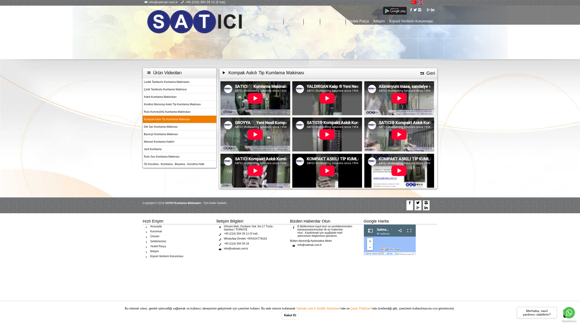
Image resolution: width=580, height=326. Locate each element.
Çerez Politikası (360, 308)
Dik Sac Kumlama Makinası (161, 126)
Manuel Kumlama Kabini (159, 141)
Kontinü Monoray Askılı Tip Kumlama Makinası (172, 104)
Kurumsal (294, 21)
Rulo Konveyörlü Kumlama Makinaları (167, 111)
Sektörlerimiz (333, 21)
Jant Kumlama (153, 149)
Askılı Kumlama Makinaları (160, 96)
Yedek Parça (358, 21)
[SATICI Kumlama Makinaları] (195, 21)
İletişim (379, 21)
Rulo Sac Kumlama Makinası (161, 156)
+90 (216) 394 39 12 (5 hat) (204, 2)
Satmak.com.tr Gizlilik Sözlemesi (318, 308)
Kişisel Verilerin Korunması (411, 21)
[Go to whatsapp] (569, 312)
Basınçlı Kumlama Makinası (161, 134)
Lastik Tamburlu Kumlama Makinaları (166, 82)
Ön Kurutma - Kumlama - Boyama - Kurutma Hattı (174, 164)
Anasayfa (274, 21)
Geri (430, 73)
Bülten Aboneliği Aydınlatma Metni (311, 240)
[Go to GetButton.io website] (569, 321)
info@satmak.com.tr (163, 2)
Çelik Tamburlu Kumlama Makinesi (165, 89)
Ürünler (312, 21)
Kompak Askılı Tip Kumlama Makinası (167, 119)
